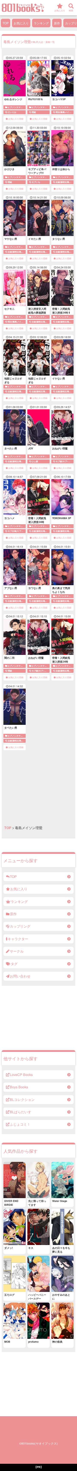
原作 (57, 23)
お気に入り (21, 23)
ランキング (41, 23)
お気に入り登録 (15, 118)
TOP (6, 23)
